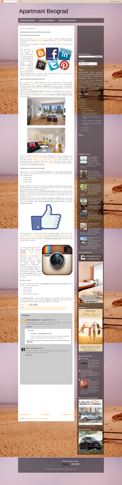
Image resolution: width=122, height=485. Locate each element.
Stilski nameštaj (85, 379)
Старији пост (67, 414)
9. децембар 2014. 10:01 (36, 348)
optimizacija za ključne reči (36, 84)
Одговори (29, 326)
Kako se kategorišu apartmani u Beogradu (94, 171)
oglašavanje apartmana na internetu (36, 309)
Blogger (74, 469)
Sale (27, 348)
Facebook (59, 40)
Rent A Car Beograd (86, 370)
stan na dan (99, 87)
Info (89, 360)
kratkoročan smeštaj (93, 82)
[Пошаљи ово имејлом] (29, 305)
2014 (82, 106)
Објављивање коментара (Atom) (39, 418)
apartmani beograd (36, 307)
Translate (91, 66)
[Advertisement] (46, 399)
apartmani (27, 307)
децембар (85, 108)
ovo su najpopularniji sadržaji (39, 235)
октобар (84, 130)
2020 (82, 99)
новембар (85, 128)
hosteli (86, 80)
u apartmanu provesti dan (45, 93)
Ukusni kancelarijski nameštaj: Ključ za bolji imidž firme (94, 383)
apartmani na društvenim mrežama (51, 307)
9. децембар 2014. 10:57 (44, 333)
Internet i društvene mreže (42, 39)
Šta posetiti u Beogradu (67, 20)
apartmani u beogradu (92, 76)
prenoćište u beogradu (90, 83)
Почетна (46, 414)
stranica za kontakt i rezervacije (34, 157)
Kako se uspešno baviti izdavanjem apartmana (94, 199)
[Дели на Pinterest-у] (37, 305)
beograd (82, 78)
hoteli (92, 80)
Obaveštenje (84, 372)
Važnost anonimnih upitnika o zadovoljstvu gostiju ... (90, 113)
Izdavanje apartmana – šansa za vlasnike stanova (94, 225)
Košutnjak (91, 211)
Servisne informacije (46, 20)
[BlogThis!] (31, 305)
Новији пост (24, 414)
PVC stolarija (84, 358)
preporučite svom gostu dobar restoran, (45, 159)
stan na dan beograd (86, 88)
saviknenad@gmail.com (33, 320)
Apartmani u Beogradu (88, 110)
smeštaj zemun (91, 87)
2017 (82, 101)
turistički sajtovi (61, 309)
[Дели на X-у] (33, 305)
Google (40, 40)
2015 (82, 104)
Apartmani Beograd (43, 11)
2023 (82, 96)
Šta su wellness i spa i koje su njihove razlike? (94, 185)
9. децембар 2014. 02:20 (48, 320)
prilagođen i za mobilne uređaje (47, 163)
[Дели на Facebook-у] (35, 305)
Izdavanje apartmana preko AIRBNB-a (94, 157)
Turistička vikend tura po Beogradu (91, 121)
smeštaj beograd (51, 309)
